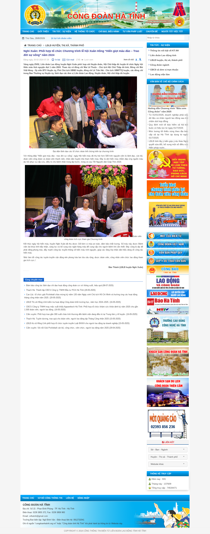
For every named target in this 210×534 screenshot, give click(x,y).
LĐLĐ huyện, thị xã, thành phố (166, 60)
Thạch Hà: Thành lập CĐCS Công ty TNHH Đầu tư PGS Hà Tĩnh (60, 290)
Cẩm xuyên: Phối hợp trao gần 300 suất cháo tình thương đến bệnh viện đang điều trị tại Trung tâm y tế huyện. (81, 314)
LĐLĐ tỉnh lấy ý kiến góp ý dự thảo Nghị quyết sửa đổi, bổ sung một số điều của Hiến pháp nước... (168, 144)
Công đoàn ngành (159, 65)
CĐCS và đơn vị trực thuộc (164, 69)
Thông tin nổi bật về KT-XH (164, 50)
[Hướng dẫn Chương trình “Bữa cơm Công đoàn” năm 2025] (168, 96)
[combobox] (167, 449)
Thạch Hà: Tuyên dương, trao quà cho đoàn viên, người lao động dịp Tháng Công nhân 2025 (73, 319)
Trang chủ (35, 45)
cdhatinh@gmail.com (38, 516)
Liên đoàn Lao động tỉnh (163, 55)
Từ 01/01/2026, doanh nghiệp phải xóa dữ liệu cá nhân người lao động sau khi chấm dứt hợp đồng (168, 118)
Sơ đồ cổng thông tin (50, 498)
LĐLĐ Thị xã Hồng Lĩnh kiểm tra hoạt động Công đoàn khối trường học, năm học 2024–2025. (73, 302)
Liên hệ (70, 498)
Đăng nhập (83, 498)
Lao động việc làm (160, 74)
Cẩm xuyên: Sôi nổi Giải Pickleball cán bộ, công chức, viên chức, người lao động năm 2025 (73, 328)
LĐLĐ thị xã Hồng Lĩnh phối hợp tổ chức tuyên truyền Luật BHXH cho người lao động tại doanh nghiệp (77, 323)
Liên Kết (169, 442)
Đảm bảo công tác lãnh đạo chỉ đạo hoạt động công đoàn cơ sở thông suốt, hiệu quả (69, 285)
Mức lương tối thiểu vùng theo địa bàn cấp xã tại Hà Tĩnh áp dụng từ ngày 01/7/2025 (168, 134)
